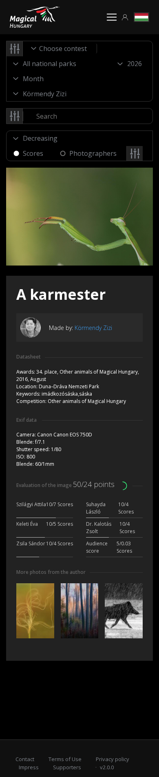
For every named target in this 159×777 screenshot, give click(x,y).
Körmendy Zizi (93, 328)
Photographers (93, 153)
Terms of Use (65, 759)
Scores (33, 153)
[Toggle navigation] (111, 17)
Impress (29, 767)
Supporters (67, 767)
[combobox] (60, 48)
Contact (24, 759)
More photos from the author (51, 572)
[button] (125, 17)
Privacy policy (112, 759)
